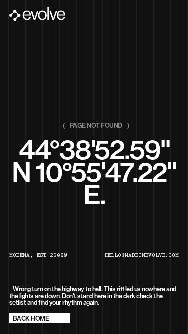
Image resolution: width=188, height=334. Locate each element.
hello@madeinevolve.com (142, 256)
